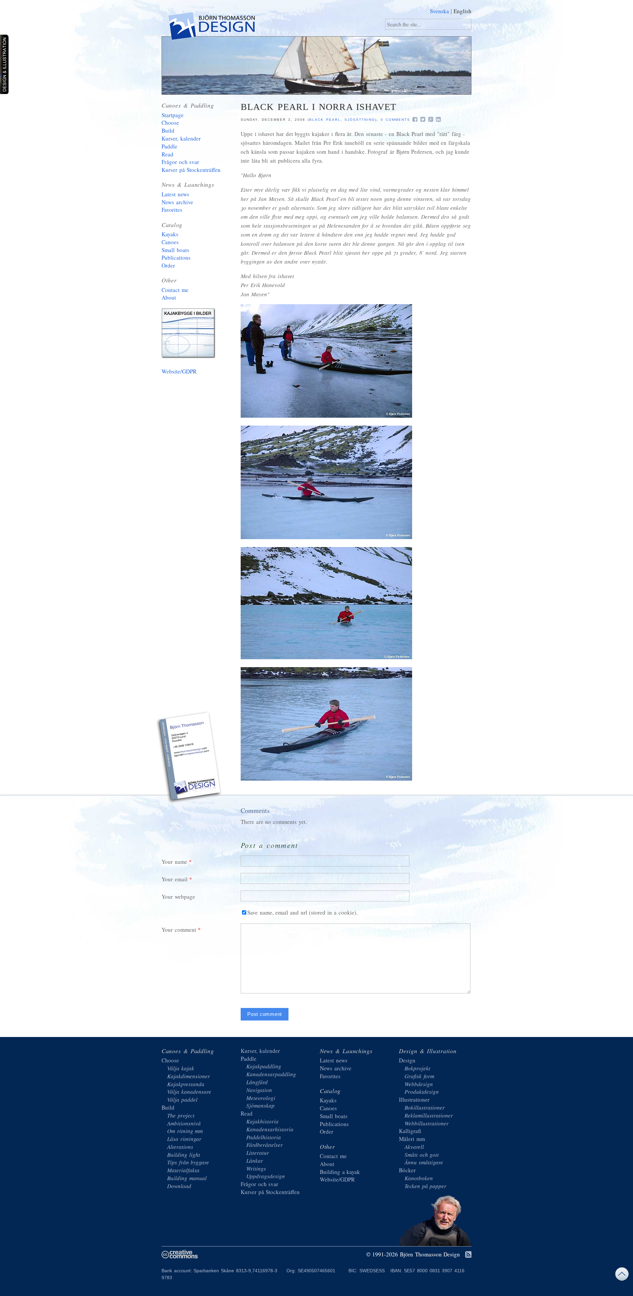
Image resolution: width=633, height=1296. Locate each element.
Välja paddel (182, 1099)
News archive (177, 202)
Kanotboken (419, 1178)
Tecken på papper (425, 1186)
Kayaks (170, 234)
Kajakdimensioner (188, 1076)
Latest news (175, 194)
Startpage (173, 115)
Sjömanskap (260, 1105)
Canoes (170, 242)
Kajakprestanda (185, 1084)
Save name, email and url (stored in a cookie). (302, 912)
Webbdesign (419, 1084)
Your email (175, 879)
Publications (176, 257)
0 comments (395, 119)
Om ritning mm (185, 1131)
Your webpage (178, 896)
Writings (256, 1168)
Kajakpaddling (263, 1066)
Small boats (175, 250)
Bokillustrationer (425, 1107)
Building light (183, 1154)
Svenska (439, 11)
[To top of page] (622, 1275)
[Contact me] (189, 758)
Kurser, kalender (181, 138)
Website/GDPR (179, 371)
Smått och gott (422, 1154)
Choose (170, 122)
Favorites (172, 209)
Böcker (407, 1170)
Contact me (175, 290)
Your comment (179, 929)
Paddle (169, 146)
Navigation (259, 1090)
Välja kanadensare (189, 1091)
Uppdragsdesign (265, 1176)
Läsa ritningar (184, 1139)
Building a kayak (190, 334)
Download (179, 1186)
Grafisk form (419, 1076)
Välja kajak (180, 1068)
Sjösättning (360, 119)
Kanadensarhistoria (269, 1129)
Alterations (180, 1146)
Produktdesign (422, 1091)
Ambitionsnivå (184, 1123)
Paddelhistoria (263, 1137)
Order (168, 265)
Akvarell (414, 1146)
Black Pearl (325, 119)
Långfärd (257, 1082)
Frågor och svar (180, 162)
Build (168, 130)
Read (167, 154)
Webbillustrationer (427, 1123)
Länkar (254, 1160)
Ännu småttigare (424, 1162)
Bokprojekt (417, 1068)
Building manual (187, 1178)
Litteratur (257, 1152)
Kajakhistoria (262, 1121)
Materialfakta (183, 1170)
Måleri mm (412, 1139)
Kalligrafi (410, 1131)
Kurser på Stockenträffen (191, 170)
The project (181, 1115)
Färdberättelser (264, 1145)
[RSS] (468, 1255)
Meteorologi (260, 1098)
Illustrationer (414, 1099)
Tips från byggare (188, 1162)
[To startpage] (211, 27)
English (462, 11)
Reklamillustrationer (429, 1115)
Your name (174, 861)
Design (407, 1060)
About (169, 297)
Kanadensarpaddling (271, 1074)
